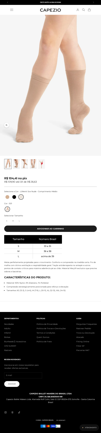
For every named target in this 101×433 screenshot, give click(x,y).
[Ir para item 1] (8, 164)
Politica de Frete (44, 341)
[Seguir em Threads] (12, 412)
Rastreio (8, 350)
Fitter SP (80, 346)
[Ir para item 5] (41, 164)
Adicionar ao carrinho (50, 229)
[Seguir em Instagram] (5, 412)
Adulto (7, 328)
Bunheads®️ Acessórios (15, 341)
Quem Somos (43, 337)
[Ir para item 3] (24, 164)
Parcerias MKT (82, 350)
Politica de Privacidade (47, 324)
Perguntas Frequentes (86, 324)
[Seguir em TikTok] (19, 412)
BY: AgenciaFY (61, 420)
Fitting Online (82, 341)
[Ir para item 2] (16, 164)
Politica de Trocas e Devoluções (51, 328)
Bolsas (7, 337)
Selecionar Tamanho (13, 215)
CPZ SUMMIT (10, 346)
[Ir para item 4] (33, 164)
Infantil (7, 333)
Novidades (9, 324)
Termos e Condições (46, 333)
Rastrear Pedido (83, 328)
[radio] (7, 197)
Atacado (80, 337)
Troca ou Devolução (85, 333)
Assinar (12, 384)
